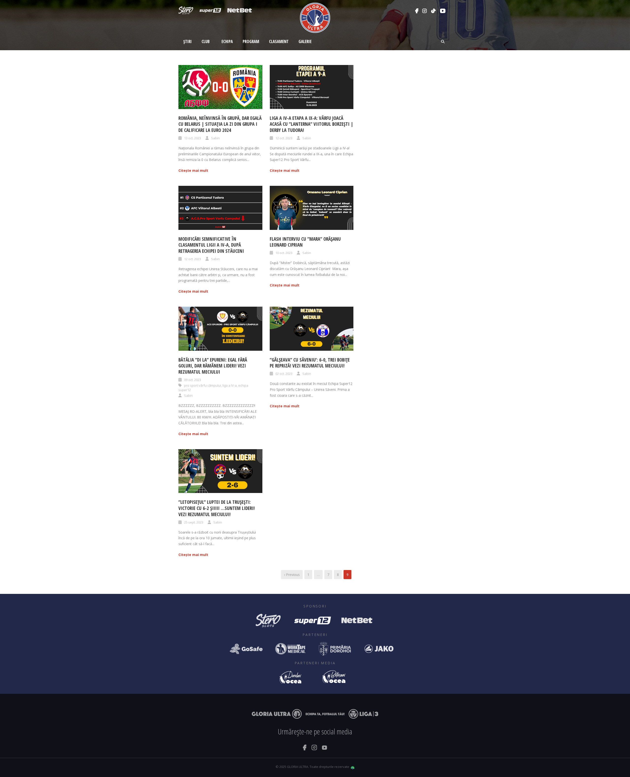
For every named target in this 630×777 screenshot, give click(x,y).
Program (251, 41)
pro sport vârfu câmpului (202, 385)
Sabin (215, 138)
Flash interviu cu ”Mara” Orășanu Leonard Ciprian (305, 242)
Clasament (279, 41)
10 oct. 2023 (283, 253)
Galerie (305, 41)
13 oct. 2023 (192, 138)
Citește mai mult (193, 170)
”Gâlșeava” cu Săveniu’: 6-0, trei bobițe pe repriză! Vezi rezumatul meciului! (310, 363)
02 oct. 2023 (283, 373)
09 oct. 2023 (192, 380)
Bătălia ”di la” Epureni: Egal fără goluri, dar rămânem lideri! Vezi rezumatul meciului (212, 366)
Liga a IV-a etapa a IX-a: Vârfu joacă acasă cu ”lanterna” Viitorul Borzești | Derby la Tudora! (311, 124)
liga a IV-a (229, 385)
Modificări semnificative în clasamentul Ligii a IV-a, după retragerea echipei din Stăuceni (211, 245)
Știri (187, 41)
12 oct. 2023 (283, 138)
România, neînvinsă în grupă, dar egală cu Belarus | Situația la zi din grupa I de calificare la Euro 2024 (220, 124)
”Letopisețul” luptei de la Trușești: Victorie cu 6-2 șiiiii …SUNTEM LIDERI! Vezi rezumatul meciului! (216, 508)
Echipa (227, 41)
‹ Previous (292, 574)
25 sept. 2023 (193, 522)
